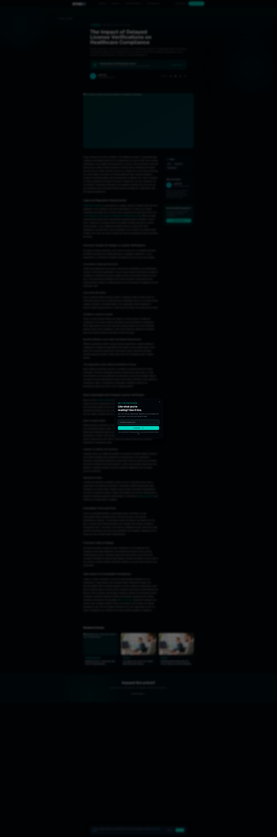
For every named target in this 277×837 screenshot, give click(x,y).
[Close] (159, 402)
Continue (137, 428)
